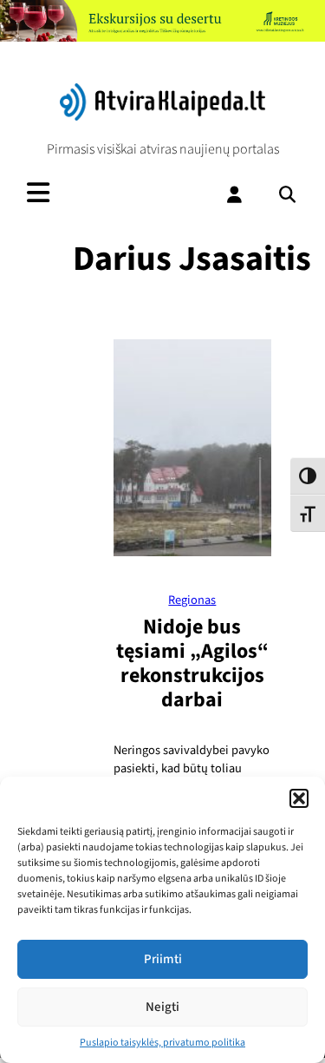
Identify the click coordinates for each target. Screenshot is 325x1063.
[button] (299, 798)
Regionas (192, 600)
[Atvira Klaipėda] (162, 116)
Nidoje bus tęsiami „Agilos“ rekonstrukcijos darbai (192, 663)
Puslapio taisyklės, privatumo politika (162, 1042)
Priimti (163, 959)
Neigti (162, 1007)
